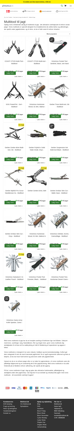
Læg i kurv (10, 73)
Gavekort (40, 408)
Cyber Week (41, 420)
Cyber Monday (42, 418)
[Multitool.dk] (7, 5)
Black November (42, 415)
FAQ (38, 406)
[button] (65, 6)
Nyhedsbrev (24, 406)
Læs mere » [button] (18, 76)
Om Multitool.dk (25, 404)
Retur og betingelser (10, 408)
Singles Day (41, 422)
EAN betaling (7, 404)
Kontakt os (7, 413)
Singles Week (41, 425)
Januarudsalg (41, 427)
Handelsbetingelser (9, 411)
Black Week (41, 413)
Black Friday (41, 411)
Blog (38, 404)
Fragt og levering (9, 406)
